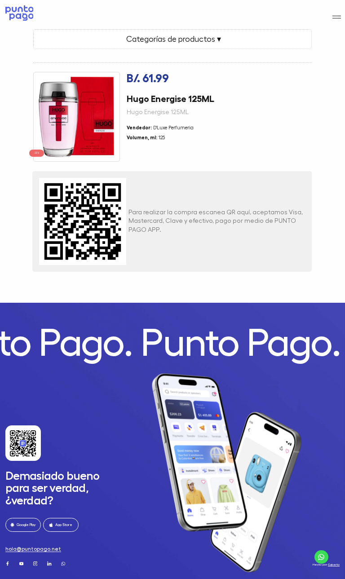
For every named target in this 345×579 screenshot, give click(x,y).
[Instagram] (36, 563)
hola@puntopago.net (33, 549)
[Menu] (336, 17)
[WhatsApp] (63, 563)
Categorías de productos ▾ (173, 39)
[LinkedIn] (50, 563)
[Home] (18, 13)
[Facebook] (8, 563)
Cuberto (334, 564)
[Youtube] (22, 563)
